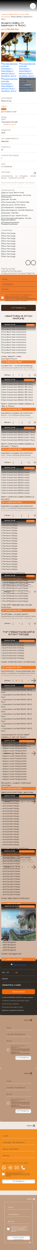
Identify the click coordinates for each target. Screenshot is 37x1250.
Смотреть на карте (9, 124)
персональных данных (16, 296)
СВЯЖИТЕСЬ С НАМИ (11, 985)
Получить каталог (18, 1238)
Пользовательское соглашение (10, 1004)
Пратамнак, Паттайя (10, 324)
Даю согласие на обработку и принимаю (20, 297)
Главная (4, 14)
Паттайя (25, 14)
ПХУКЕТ (5, 979)
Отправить (18, 308)
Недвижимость (14, 14)
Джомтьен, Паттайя (10, 640)
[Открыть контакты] (31, 1244)
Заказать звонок (18, 992)
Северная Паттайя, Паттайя (12, 906)
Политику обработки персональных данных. (19, 1230)
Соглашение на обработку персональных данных (15, 1000)
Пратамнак (5, 17)
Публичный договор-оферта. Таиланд (12, 1007)
